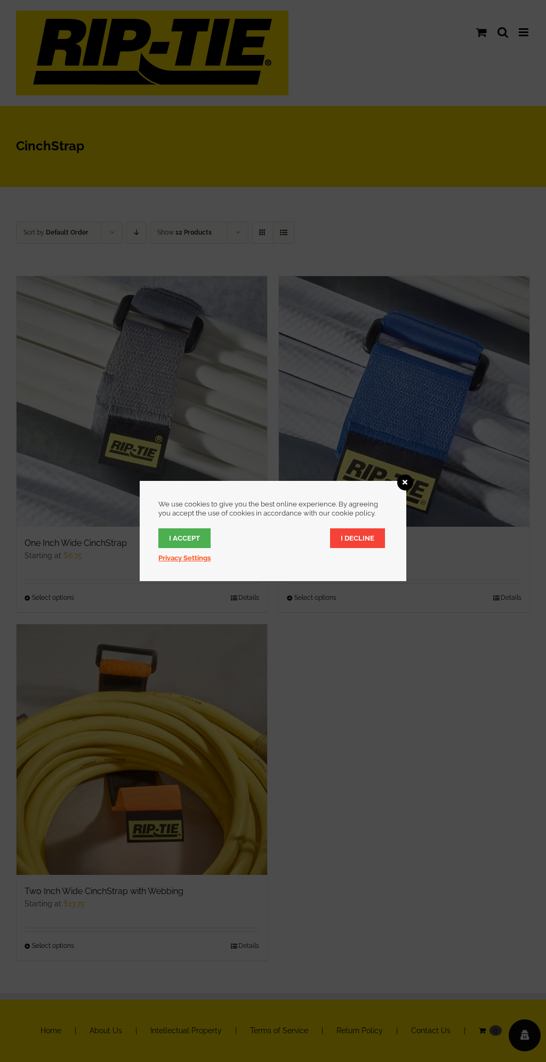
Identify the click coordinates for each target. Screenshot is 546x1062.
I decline (357, 538)
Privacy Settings (184, 558)
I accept (184, 538)
